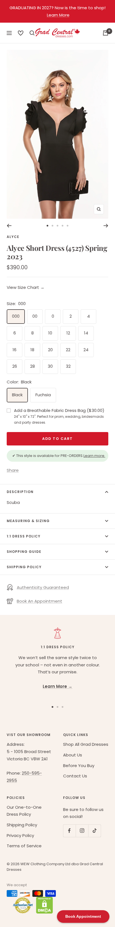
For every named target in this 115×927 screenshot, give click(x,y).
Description (20, 491)
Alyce (13, 236)
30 (50, 366)
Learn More (58, 15)
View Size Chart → (25, 287)
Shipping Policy (24, 567)
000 (16, 316)
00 (34, 316)
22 (68, 350)
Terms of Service (24, 846)
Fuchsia (43, 395)
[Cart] (105, 33)
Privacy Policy (20, 835)
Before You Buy (78, 765)
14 (86, 333)
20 (50, 350)
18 (32, 350)
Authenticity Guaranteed (43, 587)
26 (14, 366)
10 (50, 333)
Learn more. (94, 455)
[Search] (20, 33)
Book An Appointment (39, 601)
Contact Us (75, 776)
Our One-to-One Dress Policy (24, 810)
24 (85, 350)
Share (13, 470)
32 (68, 366)
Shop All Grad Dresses (85, 744)
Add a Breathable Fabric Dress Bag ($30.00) (59, 416)
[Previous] (9, 226)
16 (14, 350)
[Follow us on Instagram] (82, 830)
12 (68, 333)
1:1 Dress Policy (23, 536)
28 (32, 366)
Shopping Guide (24, 551)
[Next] (106, 226)
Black (17, 395)
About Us (72, 755)
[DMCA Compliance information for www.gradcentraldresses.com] (43, 905)
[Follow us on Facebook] (69, 830)
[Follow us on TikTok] (94, 830)
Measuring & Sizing (28, 520)
